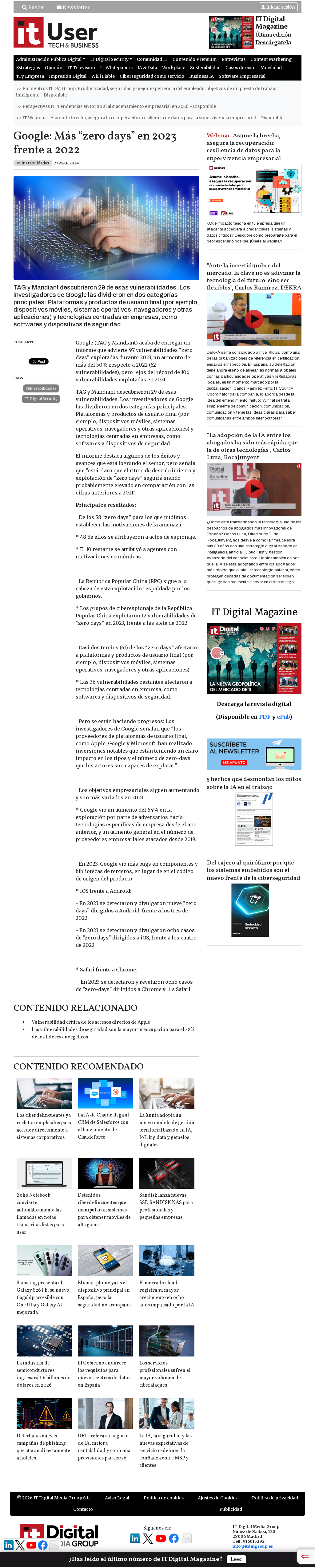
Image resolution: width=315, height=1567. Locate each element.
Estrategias (28, 67)
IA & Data (147, 67)
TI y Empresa (30, 76)
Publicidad (230, 1509)
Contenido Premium (195, 59)
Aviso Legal (117, 1498)
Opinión (53, 67)
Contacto (83, 1509)
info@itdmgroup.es (253, 1546)
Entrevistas (233, 59)
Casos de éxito (240, 67)
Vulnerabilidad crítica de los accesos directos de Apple (91, 1022)
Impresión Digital (67, 76)
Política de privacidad (275, 1498)
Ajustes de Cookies (217, 1498)
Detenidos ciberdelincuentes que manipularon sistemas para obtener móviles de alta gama (104, 1210)
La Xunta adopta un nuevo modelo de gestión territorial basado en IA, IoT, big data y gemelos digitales (166, 1130)
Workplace (173, 67)
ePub (283, 716)
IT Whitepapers (116, 67)
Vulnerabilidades (41, 388)
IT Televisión (81, 67)
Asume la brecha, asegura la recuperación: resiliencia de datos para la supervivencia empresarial (244, 147)
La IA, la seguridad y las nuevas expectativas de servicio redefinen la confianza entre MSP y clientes (165, 1451)
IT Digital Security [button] (109, 59)
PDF (265, 716)
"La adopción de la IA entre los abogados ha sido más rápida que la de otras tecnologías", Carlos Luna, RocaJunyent (252, 446)
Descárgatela (273, 42)
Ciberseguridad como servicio (152, 76)
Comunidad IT (152, 59)
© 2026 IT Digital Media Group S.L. (53, 1498)
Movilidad (271, 67)
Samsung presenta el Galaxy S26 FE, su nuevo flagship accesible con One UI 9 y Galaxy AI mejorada (43, 1298)
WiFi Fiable (103, 76)
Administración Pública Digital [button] (49, 59)
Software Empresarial (242, 76)
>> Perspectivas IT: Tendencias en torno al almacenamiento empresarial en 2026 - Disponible (116, 106)
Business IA (201, 76)
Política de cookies (164, 1498)
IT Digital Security (41, 398)
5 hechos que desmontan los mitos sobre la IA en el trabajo (254, 783)
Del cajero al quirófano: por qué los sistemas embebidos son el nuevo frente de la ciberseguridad (253, 871)
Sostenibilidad (205, 67)
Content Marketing (271, 59)
